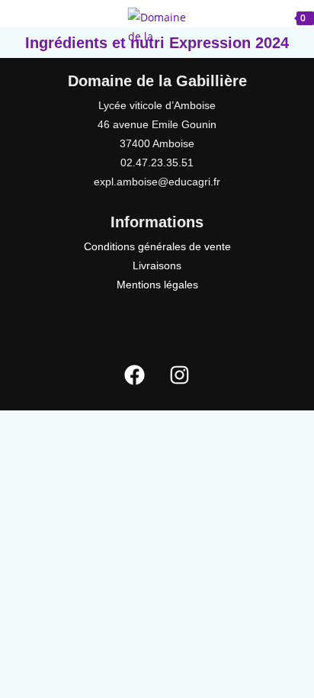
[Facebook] (134, 374)
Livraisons (157, 265)
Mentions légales (157, 284)
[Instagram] (179, 374)
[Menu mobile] (38, 16)
